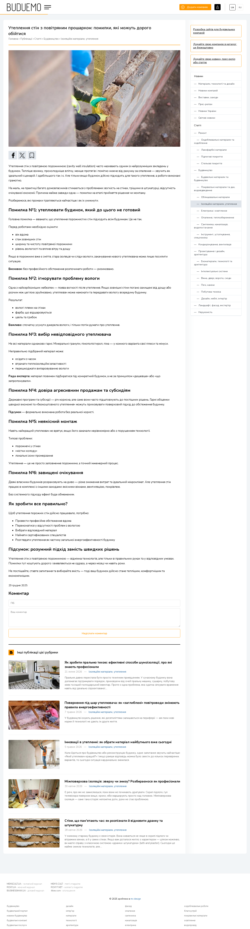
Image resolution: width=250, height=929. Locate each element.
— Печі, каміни (204, 285)
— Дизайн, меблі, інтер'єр (210, 298)
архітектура (72, 925)
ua (232, 7)
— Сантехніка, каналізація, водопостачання (211, 226)
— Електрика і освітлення (210, 210)
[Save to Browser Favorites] (32, 155)
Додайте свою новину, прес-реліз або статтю (214, 60)
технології (71, 920)
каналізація (131, 920)
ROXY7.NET (67, 887)
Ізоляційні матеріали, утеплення (107, 671)
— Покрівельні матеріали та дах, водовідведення (214, 188)
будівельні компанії (17, 920)
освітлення (189, 920)
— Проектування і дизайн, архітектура (209, 253)
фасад (128, 906)
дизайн (69, 906)
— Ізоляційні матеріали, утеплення (215, 204)
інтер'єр (70, 910)
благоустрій (190, 910)
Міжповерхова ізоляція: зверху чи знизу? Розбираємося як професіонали (122, 781)
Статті (197, 125)
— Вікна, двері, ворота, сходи (212, 278)
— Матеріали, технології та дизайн (214, 83)
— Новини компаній (206, 90)
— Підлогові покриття (208, 156)
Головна (13, 39)
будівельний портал (17, 910)
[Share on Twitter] (22, 155)
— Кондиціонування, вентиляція (212, 244)
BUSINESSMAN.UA (25, 890)
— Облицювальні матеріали (212, 197)
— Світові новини (204, 117)
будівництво (13, 906)
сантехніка (130, 915)
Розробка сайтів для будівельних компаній (214, 31)
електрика (130, 925)
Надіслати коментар (94, 633)
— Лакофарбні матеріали (210, 149)
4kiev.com (63, 890)
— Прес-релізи (203, 104)
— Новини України (205, 111)
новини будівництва (17, 915)
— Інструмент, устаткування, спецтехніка (212, 236)
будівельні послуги (17, 925)
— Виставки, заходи (206, 97)
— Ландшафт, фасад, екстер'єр (212, 305)
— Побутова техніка (207, 291)
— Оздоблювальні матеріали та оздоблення (214, 141)
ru (240, 7)
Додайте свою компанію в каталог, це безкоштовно (215, 46)
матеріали (71, 915)
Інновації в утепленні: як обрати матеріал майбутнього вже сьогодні (118, 742)
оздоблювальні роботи (196, 906)
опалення (130, 910)
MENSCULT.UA (24, 883)
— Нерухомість (203, 312)
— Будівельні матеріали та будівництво (211, 178)
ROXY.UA (21, 887)
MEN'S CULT (65, 883)
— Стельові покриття (208, 163)
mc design (136, 898)
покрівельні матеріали (195, 915)
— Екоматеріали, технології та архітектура (213, 263)
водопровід (190, 925)
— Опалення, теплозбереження (214, 217)
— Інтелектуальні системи (211, 271)
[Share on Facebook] (13, 155)
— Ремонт (200, 133)
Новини (198, 76)
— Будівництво (203, 170)
